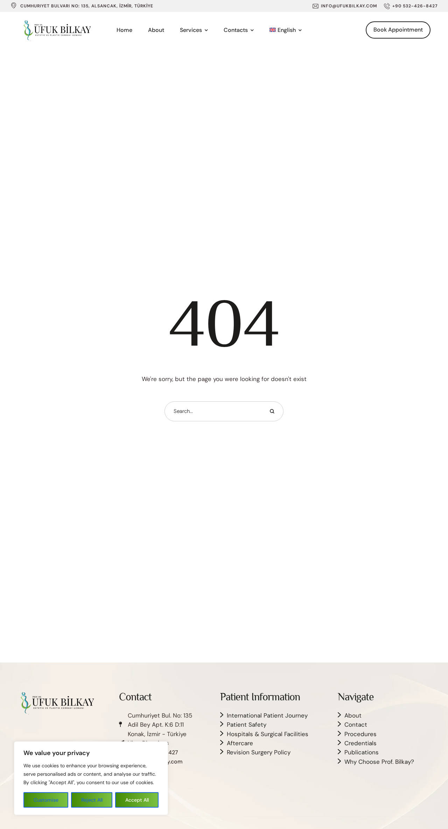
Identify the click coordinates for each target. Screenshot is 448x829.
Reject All (92, 800)
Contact (355, 724)
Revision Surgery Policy (258, 752)
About (353, 715)
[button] (345, 5)
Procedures (360, 734)
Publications (361, 752)
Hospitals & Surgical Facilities (267, 734)
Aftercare (240, 743)
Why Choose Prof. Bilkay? (379, 762)
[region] (91, 778)
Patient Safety (246, 724)
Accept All (137, 800)
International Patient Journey (267, 715)
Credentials (360, 743)
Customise (46, 800)
